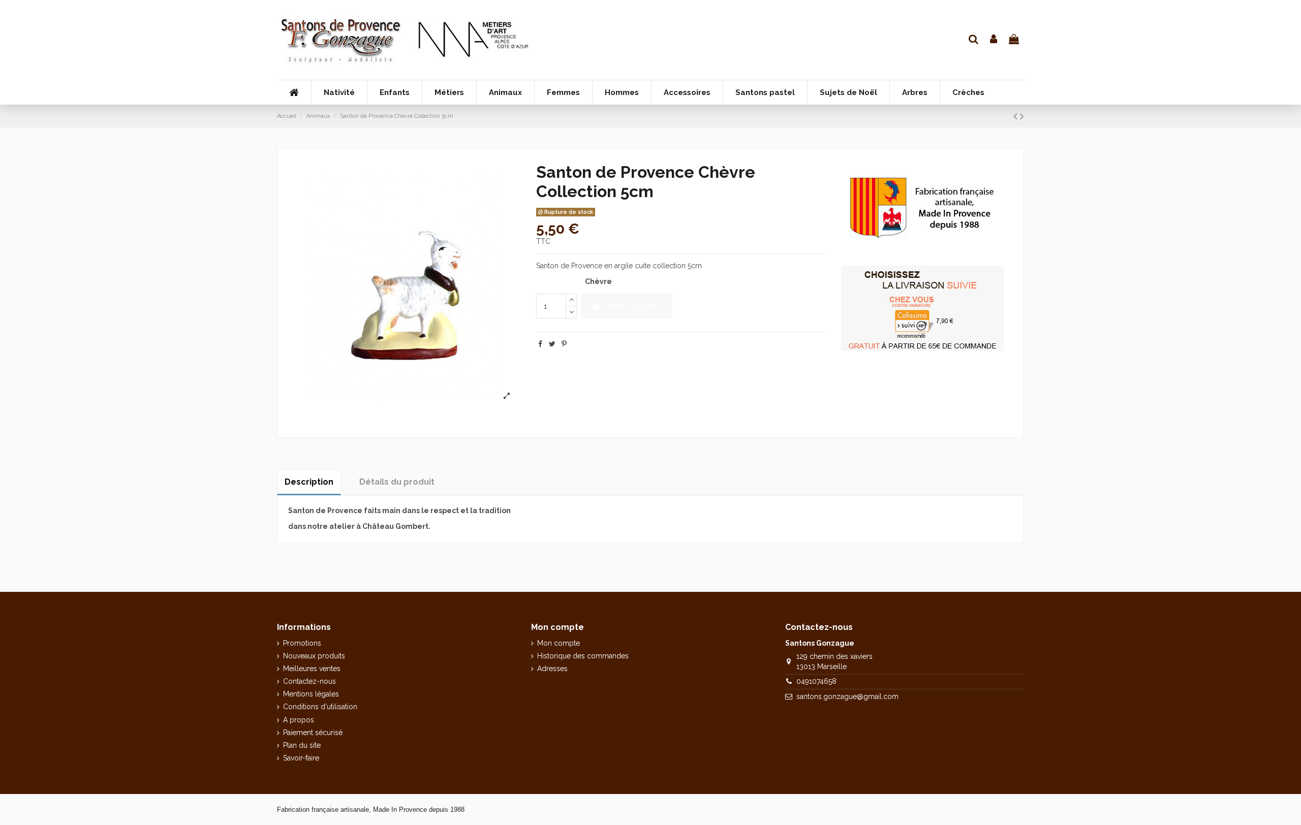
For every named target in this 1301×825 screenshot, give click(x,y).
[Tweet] (552, 344)
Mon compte (558, 643)
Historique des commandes (583, 656)
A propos (298, 720)
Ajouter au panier (634, 306)
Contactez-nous (309, 681)
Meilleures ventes (311, 668)
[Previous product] (1016, 116)
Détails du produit (397, 482)
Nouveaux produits (314, 656)
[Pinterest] (564, 344)
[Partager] (540, 344)
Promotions (302, 643)
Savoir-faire (301, 758)
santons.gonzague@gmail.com (847, 696)
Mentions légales (311, 694)
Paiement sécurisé (313, 732)
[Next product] (1022, 116)
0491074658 (816, 681)
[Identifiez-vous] (994, 40)
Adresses (552, 668)
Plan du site (302, 745)
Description (309, 482)
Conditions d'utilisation (320, 707)
